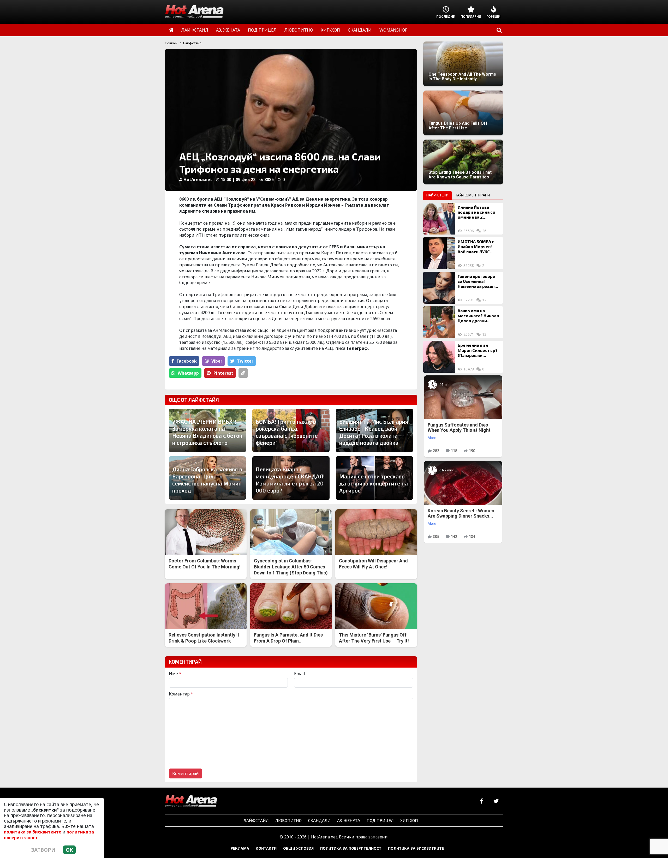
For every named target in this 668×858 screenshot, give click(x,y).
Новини (171, 43)
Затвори (43, 849)
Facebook (187, 361)
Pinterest (223, 373)
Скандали (319, 820)
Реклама (240, 848)
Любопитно (288, 820)
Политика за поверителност (350, 848)
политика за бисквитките (32, 832)
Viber (216, 361)
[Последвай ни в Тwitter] (496, 801)
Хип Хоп (409, 820)
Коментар (181, 694)
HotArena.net (197, 179)
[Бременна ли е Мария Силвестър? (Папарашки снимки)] (439, 357)
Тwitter (245, 361)
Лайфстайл (192, 43)
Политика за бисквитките (416, 848)
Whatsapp (188, 373)
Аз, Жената (348, 820)
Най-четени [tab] (437, 195)
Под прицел (380, 820)
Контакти (266, 848)
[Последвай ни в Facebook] (481, 801)
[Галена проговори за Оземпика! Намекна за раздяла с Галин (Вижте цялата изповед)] (439, 288)
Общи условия (298, 848)
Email (299, 673)
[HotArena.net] (191, 801)
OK (69, 849)
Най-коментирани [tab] (472, 195)
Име (175, 673)
